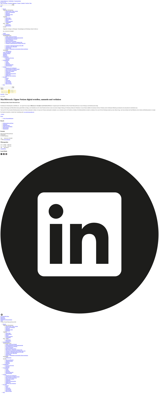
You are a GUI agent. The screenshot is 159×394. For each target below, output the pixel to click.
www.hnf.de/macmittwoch (29, 112)
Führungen (7, 13)
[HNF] (8, 93)
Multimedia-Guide (9, 14)
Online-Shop (7, 17)
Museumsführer (8, 19)
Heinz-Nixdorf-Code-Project (11, 70)
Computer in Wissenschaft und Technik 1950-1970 (15, 43)
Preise (5, 148)
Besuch (4, 8)
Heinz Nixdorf (8, 82)
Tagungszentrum (17, 1)
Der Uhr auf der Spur (9, 57)
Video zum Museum (7, 52)
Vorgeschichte (8, 81)
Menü (2, 88)
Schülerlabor (11, 1)
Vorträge (7, 62)
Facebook (10, 3)
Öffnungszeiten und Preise (8, 123)
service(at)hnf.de (7, 139)
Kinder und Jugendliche (10, 12)
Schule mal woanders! (9, 71)
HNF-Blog (7, 316)
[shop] (1, 6)
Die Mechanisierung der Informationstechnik (14, 37)
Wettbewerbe (8, 74)
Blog (31, 3)
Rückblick (7, 59)
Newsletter (5, 3)
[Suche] (13, 5)
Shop (1, 3)
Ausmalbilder (8, 22)
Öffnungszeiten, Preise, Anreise (11, 11)
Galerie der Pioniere (9, 40)
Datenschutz (2, 318)
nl (5, 2)
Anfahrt (2, 148)
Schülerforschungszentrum (10, 73)
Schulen (4, 66)
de (0, 2)
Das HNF (5, 77)
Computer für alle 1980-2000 (11, 46)
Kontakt (7, 78)
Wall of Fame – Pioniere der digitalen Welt (13, 42)
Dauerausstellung (6, 34)
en (2, 2)
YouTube (27, 3)
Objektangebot (8, 51)
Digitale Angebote (9, 21)
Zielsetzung (7, 80)
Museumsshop (8, 25)
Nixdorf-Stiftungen (4, 1)
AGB (1, 320)
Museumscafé (5, 128)
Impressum (2, 317)
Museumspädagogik (9, 64)
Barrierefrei (7, 15)
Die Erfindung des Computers (11, 38)
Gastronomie (7, 24)
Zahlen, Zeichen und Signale (11, 36)
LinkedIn (23, 3)
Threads (18, 3)
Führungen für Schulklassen (10, 68)
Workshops (7, 63)
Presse (6, 79)
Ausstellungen (6, 56)
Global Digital (8, 47)
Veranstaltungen (6, 60)
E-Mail (4, 33)
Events (6, 61)
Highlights (5, 54)
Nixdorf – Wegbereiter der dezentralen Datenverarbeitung (16, 49)
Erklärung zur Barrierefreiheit (6, 319)
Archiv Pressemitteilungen (8, 118)
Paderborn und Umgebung (10, 75)
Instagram (15, 3)
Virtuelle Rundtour (6, 53)
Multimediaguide (6, 125)
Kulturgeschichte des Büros (10, 41)
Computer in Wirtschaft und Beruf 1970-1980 (14, 45)
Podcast (7, 20)
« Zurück (2, 114)
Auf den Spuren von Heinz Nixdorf (12, 69)
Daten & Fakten (8, 83)
